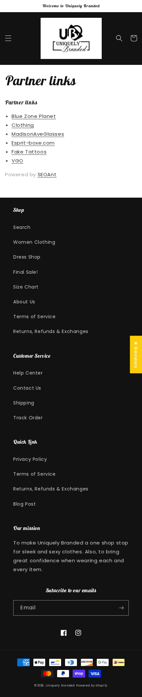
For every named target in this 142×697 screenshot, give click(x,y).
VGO (17, 160)
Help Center (28, 373)
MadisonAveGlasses (38, 133)
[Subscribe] (121, 608)
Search (22, 227)
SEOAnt (47, 174)
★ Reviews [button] (135, 354)
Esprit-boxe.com (33, 142)
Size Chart (26, 287)
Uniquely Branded (60, 685)
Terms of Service (34, 316)
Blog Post (24, 504)
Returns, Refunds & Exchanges (51, 331)
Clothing (23, 125)
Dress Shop (27, 257)
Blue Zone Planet (34, 116)
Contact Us (27, 388)
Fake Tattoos (29, 151)
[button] (8, 38)
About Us (24, 301)
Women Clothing (34, 242)
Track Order (28, 417)
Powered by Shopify (92, 685)
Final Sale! (25, 272)
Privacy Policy (30, 459)
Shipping (23, 403)
